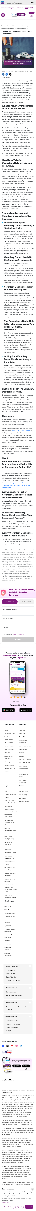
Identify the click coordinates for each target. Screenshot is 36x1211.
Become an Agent (10, 733)
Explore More (8, 1080)
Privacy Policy (8, 742)
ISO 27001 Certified (25, 759)
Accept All (29, 1207)
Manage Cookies (8, 1207)
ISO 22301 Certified (25, 763)
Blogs (6, 730)
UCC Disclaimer (9, 749)
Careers (21, 756)
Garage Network (9, 913)
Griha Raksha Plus (12, 1021)
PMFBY (8, 1031)
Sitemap (7, 940)
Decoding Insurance (27, 26)
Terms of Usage (9, 746)
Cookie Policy (5, 1202)
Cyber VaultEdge (12, 1027)
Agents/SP (7, 926)
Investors (22, 733)
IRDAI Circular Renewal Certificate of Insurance (10, 822)
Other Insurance (11, 1017)
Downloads (22, 798)
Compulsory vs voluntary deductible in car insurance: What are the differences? (16, 485)
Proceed (18, 639)
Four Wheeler (9, 602)
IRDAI (6, 791)
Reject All (19, 1207)
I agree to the (14, 634)
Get (32, 2)
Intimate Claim (23, 791)
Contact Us (7, 906)
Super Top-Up (11, 977)
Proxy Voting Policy (10, 852)
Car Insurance (11, 992)
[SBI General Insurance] (18, 14)
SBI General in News (25, 746)
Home (3, 26)
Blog (8, 26)
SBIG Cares (7, 753)
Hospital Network (9, 916)
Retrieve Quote (24, 801)
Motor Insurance (16, 26)
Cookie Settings (9, 765)
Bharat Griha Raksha (13, 1024)
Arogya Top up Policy (13, 980)
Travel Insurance (11, 1003)
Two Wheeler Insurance (14, 995)
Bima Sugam (8, 806)
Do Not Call (7, 944)
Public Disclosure (24, 737)
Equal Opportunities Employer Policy (9, 836)
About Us (22, 730)
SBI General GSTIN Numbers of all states (25, 774)
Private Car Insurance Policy (21, 430)
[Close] (32, 1189)
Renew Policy (23, 795)
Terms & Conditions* (18, 634)
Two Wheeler (26, 602)
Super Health (10, 974)
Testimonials (23, 749)
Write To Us (8, 910)
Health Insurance (12, 966)
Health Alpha (10, 970)
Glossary (7, 762)
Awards (21, 753)
